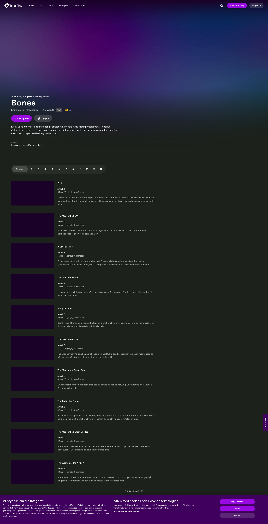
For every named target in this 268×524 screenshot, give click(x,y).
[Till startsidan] (13, 5)
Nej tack (237, 509)
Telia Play (16, 96)
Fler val (237, 515)
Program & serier (32, 96)
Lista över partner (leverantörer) (126, 511)
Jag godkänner (237, 502)
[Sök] (221, 5)
